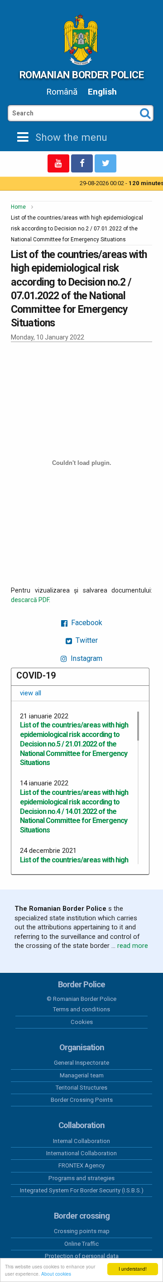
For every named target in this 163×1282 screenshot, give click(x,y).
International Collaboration (81, 1153)
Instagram (85, 658)
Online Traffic (81, 1243)
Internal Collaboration (81, 1141)
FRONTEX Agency (81, 1165)
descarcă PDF (30, 599)
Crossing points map (82, 1231)
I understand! (133, 1268)
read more (132, 946)
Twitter (86, 640)
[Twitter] (105, 163)
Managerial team (82, 1075)
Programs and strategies (81, 1178)
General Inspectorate (81, 1062)
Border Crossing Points (82, 1099)
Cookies (82, 1022)
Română (61, 91)
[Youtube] (58, 163)
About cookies (56, 1273)
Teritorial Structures (81, 1087)
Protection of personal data (82, 1256)
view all (30, 693)
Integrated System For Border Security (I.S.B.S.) (82, 1190)
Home (18, 207)
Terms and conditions (81, 1009)
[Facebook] (82, 163)
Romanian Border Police (81, 75)
